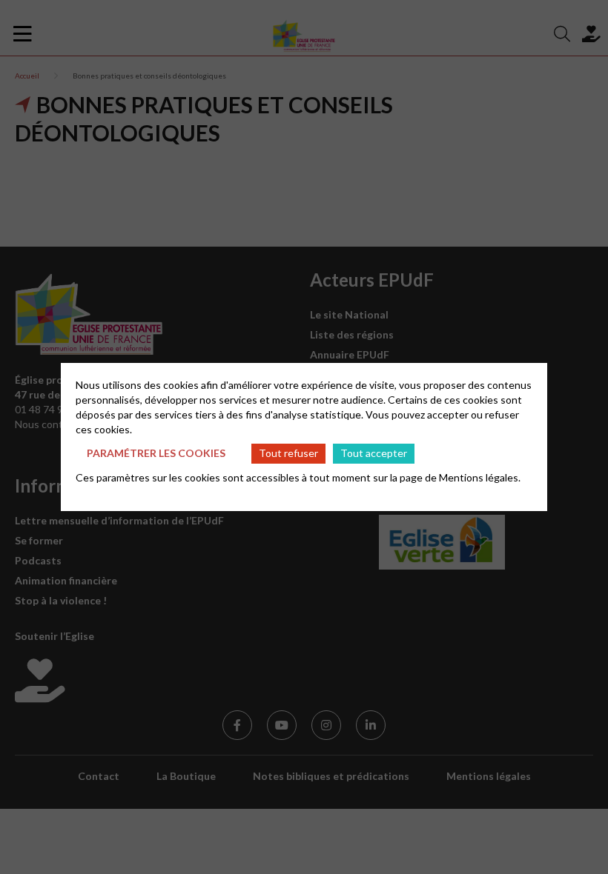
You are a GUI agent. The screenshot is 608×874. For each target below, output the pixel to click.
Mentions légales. (480, 477)
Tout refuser (288, 453)
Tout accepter (373, 453)
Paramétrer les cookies (156, 453)
